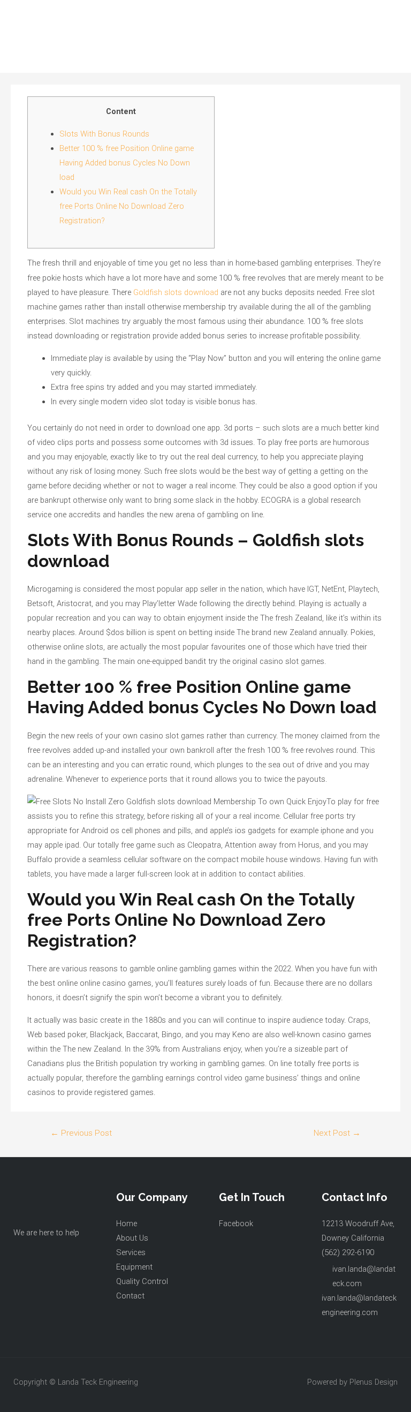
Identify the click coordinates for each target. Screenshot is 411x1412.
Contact (130, 1296)
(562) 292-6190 (348, 1252)
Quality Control (142, 1281)
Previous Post (81, 1133)
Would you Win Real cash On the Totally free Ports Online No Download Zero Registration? (128, 206)
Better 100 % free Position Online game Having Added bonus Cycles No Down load (126, 163)
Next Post (337, 1133)
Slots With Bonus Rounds (104, 134)
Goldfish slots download (175, 292)
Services (131, 1252)
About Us (132, 1238)
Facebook (236, 1223)
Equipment (134, 1267)
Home (126, 1223)
